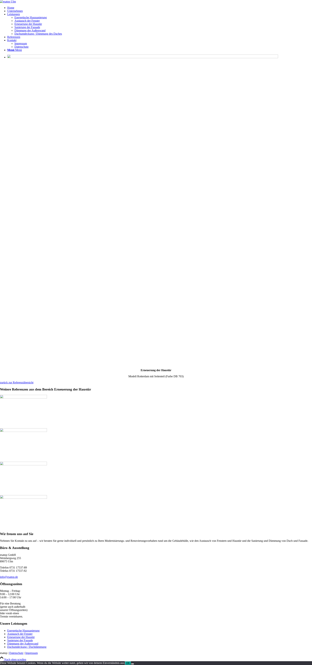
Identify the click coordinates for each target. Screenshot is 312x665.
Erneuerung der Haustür (21, 637)
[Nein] (132, 663)
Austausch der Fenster (19, 633)
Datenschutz (16, 653)
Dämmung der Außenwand (22, 643)
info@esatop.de (9, 576)
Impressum (31, 653)
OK (128, 663)
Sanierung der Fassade (20, 640)
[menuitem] (159, 7)
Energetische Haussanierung (23, 630)
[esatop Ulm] (8, 1)
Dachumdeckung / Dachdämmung (26, 646)
